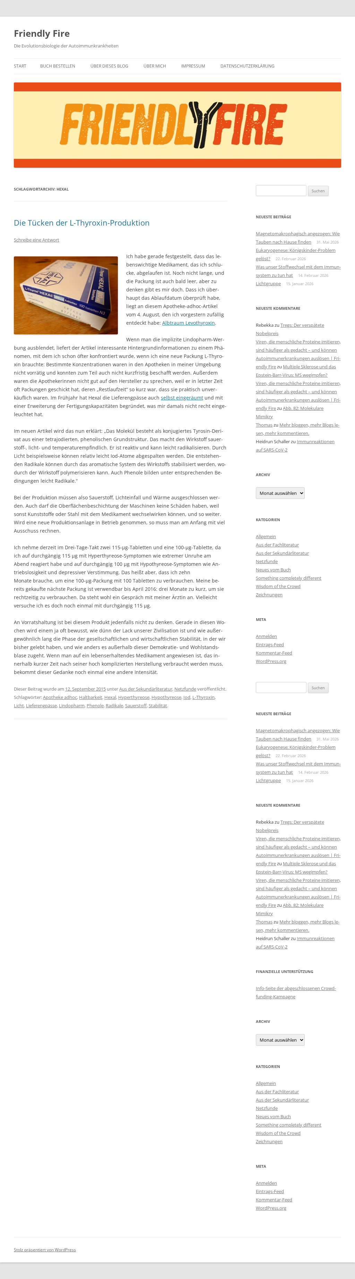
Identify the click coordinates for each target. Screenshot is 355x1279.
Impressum (193, 66)
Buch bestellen (57, 66)
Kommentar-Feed (274, 653)
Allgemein (266, 536)
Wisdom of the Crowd (278, 586)
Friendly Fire (42, 33)
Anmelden (266, 636)
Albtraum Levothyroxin (188, 322)
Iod (186, 697)
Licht (19, 705)
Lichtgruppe (268, 283)
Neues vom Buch (273, 570)
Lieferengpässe (41, 705)
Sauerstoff (136, 705)
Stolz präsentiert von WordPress (45, 1250)
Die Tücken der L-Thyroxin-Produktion (82, 222)
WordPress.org (271, 661)
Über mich (155, 66)
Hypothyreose (166, 697)
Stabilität (158, 705)
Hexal (110, 697)
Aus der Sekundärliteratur (145, 689)
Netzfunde (185, 689)
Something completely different (288, 578)
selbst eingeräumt (182, 397)
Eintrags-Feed (270, 644)
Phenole (95, 705)
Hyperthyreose (133, 697)
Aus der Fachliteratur (277, 545)
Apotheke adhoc (60, 697)
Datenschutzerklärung (247, 66)
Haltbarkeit (90, 697)
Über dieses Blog (109, 66)
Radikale (114, 705)
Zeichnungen (269, 595)
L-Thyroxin (203, 697)
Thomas (264, 425)
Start (20, 66)
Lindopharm (72, 705)
